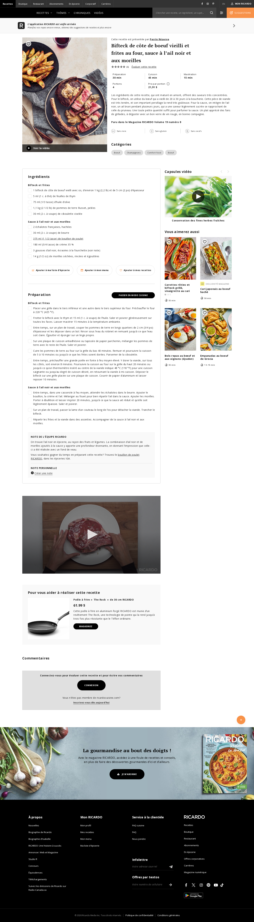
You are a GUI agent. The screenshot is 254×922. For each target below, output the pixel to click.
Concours (34, 865)
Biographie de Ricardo (40, 832)
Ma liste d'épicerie (89, 845)
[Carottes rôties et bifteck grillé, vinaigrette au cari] (180, 258)
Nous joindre (139, 838)
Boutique (22, 3)
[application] (91, 535)
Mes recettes (87, 832)
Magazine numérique (195, 872)
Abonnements (56, 3)
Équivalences (36, 872)
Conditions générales (168, 915)
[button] (211, 13)
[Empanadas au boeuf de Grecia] (216, 329)
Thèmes (61, 13)
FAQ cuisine (138, 825)
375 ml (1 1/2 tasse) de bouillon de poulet (58, 238)
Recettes (8, 3)
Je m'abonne (129, 774)
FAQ (134, 832)
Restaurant (38, 3)
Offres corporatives (194, 858)
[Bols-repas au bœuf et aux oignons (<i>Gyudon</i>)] (180, 329)
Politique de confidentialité (139, 915)
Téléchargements (38, 879)
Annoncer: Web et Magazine (43, 852)
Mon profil (85, 825)
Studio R (33, 859)
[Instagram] (202, 885)
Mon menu (86, 838)
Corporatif (90, 3)
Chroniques (82, 13)
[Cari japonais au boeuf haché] (216, 258)
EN (223, 3)
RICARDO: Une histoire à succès (45, 845)
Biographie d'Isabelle (40, 838)
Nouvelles (34, 825)
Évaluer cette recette (144, 66)
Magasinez (85, 626)
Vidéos (98, 13)
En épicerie (74, 3)
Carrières (106, 3)
